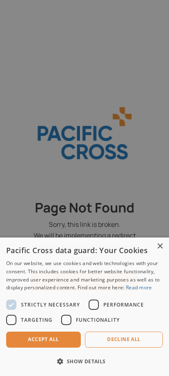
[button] (84, 361)
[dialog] (84, 307)
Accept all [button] (43, 339)
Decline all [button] (123, 339)
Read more (139, 287)
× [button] (160, 246)
